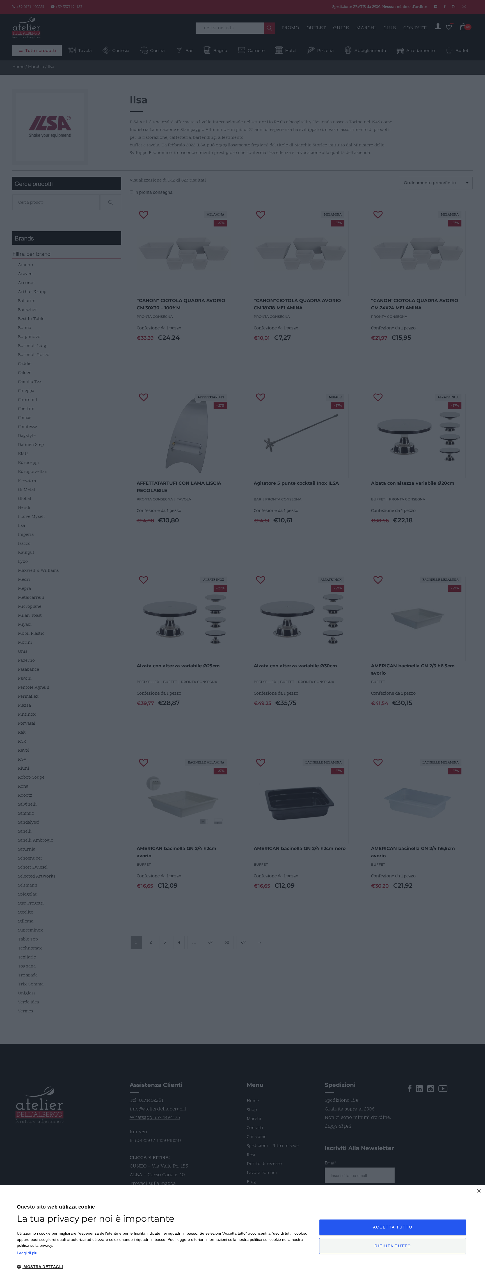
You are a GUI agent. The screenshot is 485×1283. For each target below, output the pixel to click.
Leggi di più (27, 1253)
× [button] (479, 1191)
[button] (163, 1267)
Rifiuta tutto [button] (392, 1246)
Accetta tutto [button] (393, 1227)
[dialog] (242, 1234)
